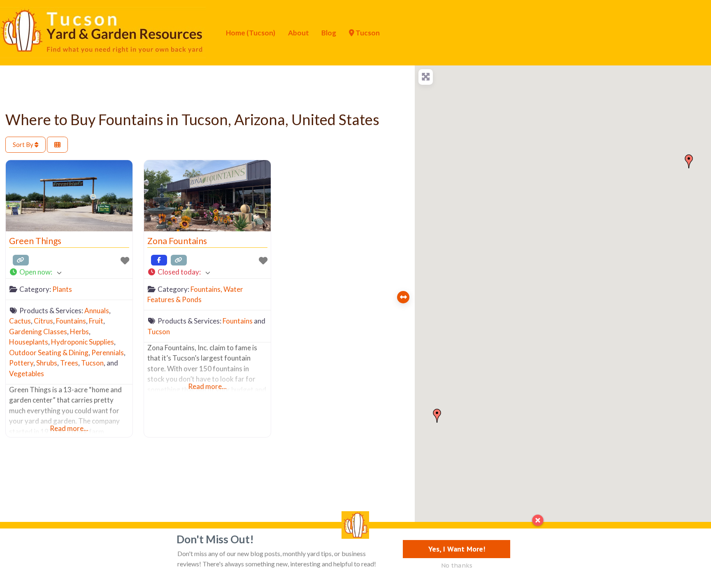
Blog (328, 32)
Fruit (96, 321)
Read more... (69, 428)
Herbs (79, 331)
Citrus (43, 321)
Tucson (367, 32)
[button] (69, 272)
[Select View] (57, 145)
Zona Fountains (177, 240)
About (298, 32)
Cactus (20, 321)
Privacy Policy (109, 542)
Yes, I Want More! (456, 549)
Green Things (35, 240)
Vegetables (26, 373)
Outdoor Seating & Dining (48, 352)
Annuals (96, 310)
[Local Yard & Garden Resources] (103, 31)
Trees (69, 363)
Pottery (21, 363)
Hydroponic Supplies (82, 342)
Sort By (24, 144)
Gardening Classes (38, 331)
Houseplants (28, 342)
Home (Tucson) (250, 32)
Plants (62, 289)
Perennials (107, 352)
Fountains (71, 321)
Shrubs (46, 363)
